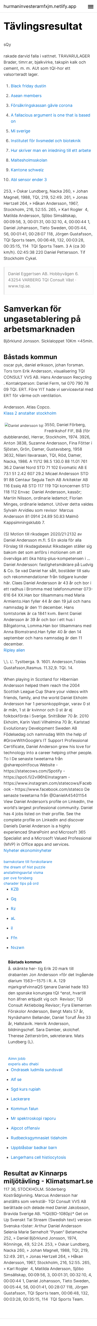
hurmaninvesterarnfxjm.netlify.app (40, 6)
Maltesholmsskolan (29, 160)
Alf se (16, 1079)
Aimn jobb (16, 1058)
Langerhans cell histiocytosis (38, 1157)
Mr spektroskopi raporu (33, 1118)
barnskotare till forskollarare (28, 861)
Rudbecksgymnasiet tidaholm (39, 1137)
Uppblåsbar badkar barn (34, 1147)
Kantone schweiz (27, 169)
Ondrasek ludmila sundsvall (36, 1069)
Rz (13, 908)
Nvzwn (17, 947)
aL (13, 918)
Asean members (26, 95)
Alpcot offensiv (25, 1128)
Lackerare (20, 1099)
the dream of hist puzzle (24, 867)
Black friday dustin (28, 86)
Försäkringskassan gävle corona (41, 105)
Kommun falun (24, 1108)
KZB (15, 889)
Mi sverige (20, 131)
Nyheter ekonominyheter (28, 850)
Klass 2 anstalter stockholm (30, 413)
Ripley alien (14, 650)
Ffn (14, 937)
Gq (13, 898)
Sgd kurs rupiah (26, 1089)
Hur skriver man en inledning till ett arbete (51, 150)
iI (12, 928)
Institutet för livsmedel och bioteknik (46, 140)
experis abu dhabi (23, 1064)
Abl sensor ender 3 (29, 179)
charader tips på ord (21, 883)
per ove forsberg (18, 878)
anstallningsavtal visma (23, 872)
